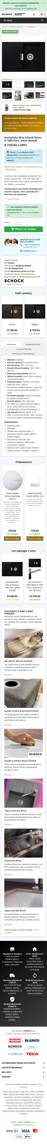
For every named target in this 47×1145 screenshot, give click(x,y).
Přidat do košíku (23, 229)
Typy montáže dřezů (15, 910)
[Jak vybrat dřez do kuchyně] (23, 643)
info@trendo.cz (30, 251)
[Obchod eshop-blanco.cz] (32, 1040)
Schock (14, 260)
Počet (6, 222)
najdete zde (32, 8)
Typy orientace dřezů (15, 810)
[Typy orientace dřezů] (23, 793)
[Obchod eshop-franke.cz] (15, 1041)
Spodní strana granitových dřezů (21, 710)
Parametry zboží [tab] (33, 344)
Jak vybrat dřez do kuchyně (18, 661)
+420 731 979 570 (32, 245)
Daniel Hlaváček (27, 1125)
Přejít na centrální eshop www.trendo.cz (23, 1033)
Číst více (8, 674)
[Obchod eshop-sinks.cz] (32, 1047)
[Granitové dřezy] (23, 843)
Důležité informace (12, 1067)
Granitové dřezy (12, 860)
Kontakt (6, 1077)
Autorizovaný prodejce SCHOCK (18, 1063)
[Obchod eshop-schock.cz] (15, 1047)
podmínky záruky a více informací (19, 274)
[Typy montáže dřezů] (23, 893)
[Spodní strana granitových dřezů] (23, 693)
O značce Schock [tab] (23, 349)
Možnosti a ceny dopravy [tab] (23, 354)
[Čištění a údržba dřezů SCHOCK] (23, 743)
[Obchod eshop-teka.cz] (32, 1054)
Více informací (14, 199)
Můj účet (6, 1072)
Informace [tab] (11, 344)
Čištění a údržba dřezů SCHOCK (20, 760)
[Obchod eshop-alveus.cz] (15, 1054)
